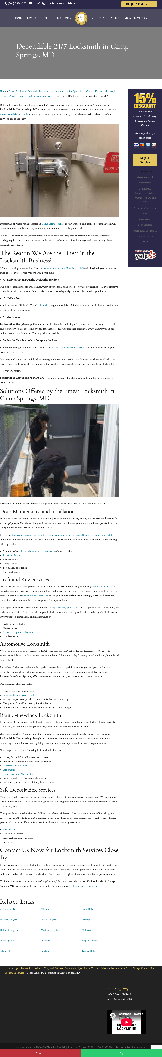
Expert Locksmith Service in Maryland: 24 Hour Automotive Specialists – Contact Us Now (56, 91)
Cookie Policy (106, 1047)
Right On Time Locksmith (51, 1047)
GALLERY (114, 18)
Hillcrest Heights (9, 930)
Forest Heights (48, 919)
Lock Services (145, 224)
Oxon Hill (46, 940)
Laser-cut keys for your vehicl (18, 695)
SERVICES (31, 18)
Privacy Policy (87, 1047)
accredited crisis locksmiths (14, 114)
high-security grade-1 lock (65, 607)
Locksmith (41, 305)
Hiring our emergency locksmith (69, 347)
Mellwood (87, 930)
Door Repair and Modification (18, 774)
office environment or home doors (37, 551)
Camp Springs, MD (52, 224)
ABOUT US (98, 18)
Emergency (145, 219)
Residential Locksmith (145, 230)
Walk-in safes (10, 829)
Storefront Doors (11, 555)
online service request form (85, 886)
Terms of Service (125, 1047)
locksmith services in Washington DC (64, 268)
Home (3, 91)
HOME (18, 18)
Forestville (87, 919)
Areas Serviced (145, 177)
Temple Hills (88, 951)
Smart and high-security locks (18, 632)
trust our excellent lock (36, 595)
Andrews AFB (7, 909)
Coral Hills (87, 909)
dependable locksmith (104, 586)
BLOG (47, 18)
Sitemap (72, 1047)
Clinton (45, 909)
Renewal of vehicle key (15, 765)
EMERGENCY (63, 18)
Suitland (45, 951)
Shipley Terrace (90, 940)
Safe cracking (10, 770)
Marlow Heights (49, 930)
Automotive (145, 182)
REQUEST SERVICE (139, 4)
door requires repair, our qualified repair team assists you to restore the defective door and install (62, 535)
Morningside (7, 940)
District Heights (8, 919)
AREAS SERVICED (134, 18)
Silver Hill (5, 951)
